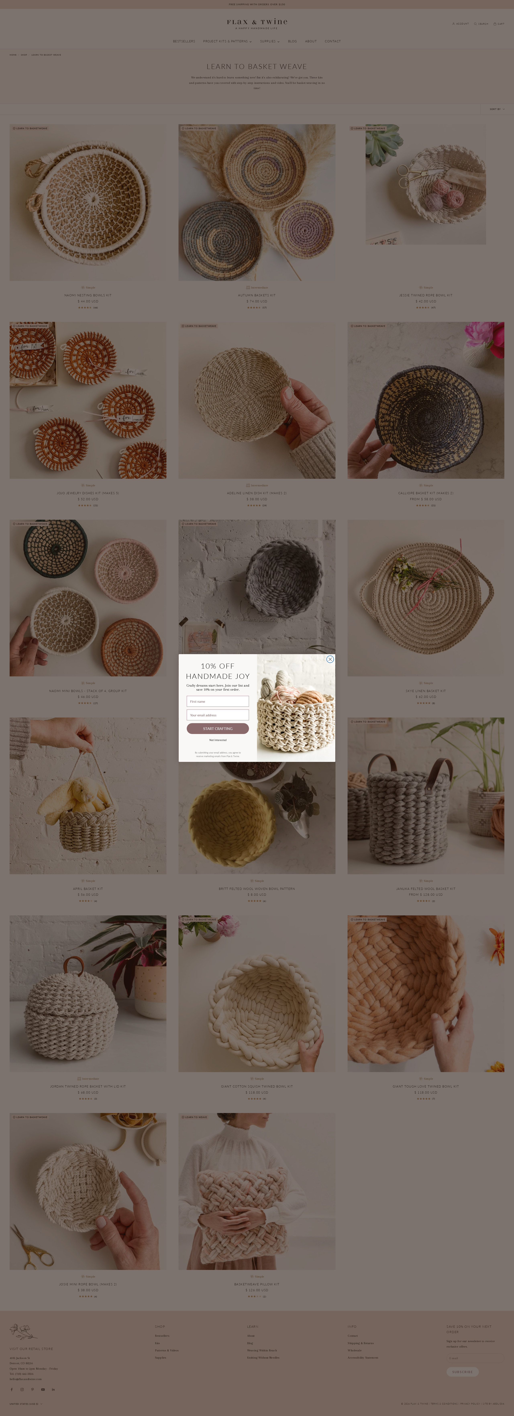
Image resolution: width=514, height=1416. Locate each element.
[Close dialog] (330, 659)
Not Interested (217, 740)
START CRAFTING (218, 728)
